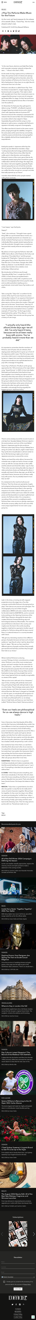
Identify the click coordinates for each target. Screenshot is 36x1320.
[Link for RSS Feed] (23, 1305)
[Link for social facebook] (16, 1305)
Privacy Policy (27, 1284)
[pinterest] (8, 31)
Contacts (18, 1309)
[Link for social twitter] (12, 1305)
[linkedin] (11, 31)
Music (4, 9)
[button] (34, 1234)
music (4, 815)
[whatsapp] (16, 31)
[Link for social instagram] (20, 1305)
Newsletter (18, 1311)
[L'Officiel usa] (18, 2)
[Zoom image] (18, 199)
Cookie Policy (18, 1317)
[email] (3, 31)
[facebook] (5, 31)
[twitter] (13, 31)
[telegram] (19, 31)
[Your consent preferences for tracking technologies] (33, 1317)
